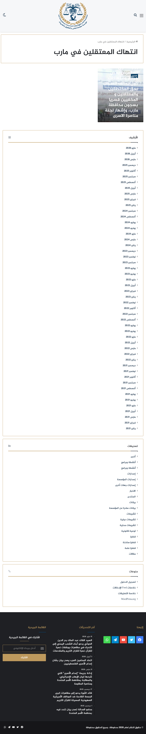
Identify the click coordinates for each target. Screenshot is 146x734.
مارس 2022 (130, 348)
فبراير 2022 (130, 354)
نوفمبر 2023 (129, 257)
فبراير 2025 (130, 200)
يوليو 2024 (130, 223)
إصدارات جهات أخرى (125, 485)
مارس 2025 (130, 194)
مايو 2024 (131, 234)
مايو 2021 (131, 406)
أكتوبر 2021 (130, 377)
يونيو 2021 (130, 400)
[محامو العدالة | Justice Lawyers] (73, 16)
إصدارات (131, 474)
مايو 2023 (131, 280)
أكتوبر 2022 (130, 308)
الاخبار (133, 491)
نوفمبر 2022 (129, 303)
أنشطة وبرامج (128, 462)
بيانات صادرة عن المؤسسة (122, 508)
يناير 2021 (131, 429)
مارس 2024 (130, 240)
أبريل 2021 (130, 411)
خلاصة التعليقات (127, 594)
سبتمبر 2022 (129, 314)
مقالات (132, 554)
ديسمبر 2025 (129, 165)
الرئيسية (131, 42)
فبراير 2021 (130, 423)
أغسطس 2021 (128, 389)
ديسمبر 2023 (129, 251)
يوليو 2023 (130, 268)
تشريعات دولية (128, 520)
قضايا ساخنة (129, 543)
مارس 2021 (130, 417)
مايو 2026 (131, 148)
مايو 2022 (131, 337)
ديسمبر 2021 (129, 366)
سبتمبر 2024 (129, 211)
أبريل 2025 (130, 188)
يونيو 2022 (130, 331)
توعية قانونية (128, 531)
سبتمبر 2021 (129, 383)
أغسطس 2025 (128, 182)
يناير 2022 (131, 360)
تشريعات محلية (128, 525)
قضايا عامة (130, 548)
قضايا (133, 537)
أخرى (133, 457)
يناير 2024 (130, 245)
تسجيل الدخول (128, 582)
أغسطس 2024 (128, 217)
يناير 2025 (131, 205)
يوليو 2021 (130, 394)
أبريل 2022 (130, 343)
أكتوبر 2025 (130, 171)
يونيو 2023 (130, 274)
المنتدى (131, 497)
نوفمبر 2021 (130, 371)
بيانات (132, 502)
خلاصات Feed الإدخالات (124, 588)
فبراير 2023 (130, 291)
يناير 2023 (131, 297)
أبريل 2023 (130, 285)
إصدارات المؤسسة (126, 480)
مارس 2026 (130, 160)
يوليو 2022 (130, 326)
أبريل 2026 (130, 154)
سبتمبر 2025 (129, 177)
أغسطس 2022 (128, 320)
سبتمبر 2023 (129, 263)
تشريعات (131, 514)
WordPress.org (128, 599)
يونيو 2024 (130, 228)
